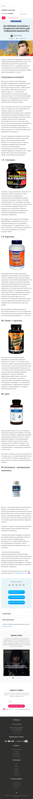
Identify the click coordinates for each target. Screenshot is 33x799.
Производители (16, 754)
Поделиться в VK (16, 592)
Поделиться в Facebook (18, 597)
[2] (13, 585)
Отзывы (16, 766)
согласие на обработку (13, 709)
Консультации (16, 756)
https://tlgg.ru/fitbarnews (20, 573)
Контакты (16, 772)
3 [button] (16, 677)
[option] (16, 663)
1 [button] (12, 677)
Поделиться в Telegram (18, 602)
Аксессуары (16, 751)
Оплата (16, 768)
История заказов (17, 785)
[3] (16, 585)
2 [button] (14, 677)
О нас (16, 764)
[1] (9, 585)
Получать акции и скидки (16, 706)
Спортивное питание (16, 749)
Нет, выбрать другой (13, 18)
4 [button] (18, 677)
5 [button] (20, 677)
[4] (20, 585)
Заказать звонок (16, 732)
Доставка (16, 770)
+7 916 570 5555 (16, 724)
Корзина (16, 787)
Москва (3, 6)
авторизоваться (7, 626)
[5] (23, 585)
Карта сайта (16, 774)
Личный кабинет (16, 783)
